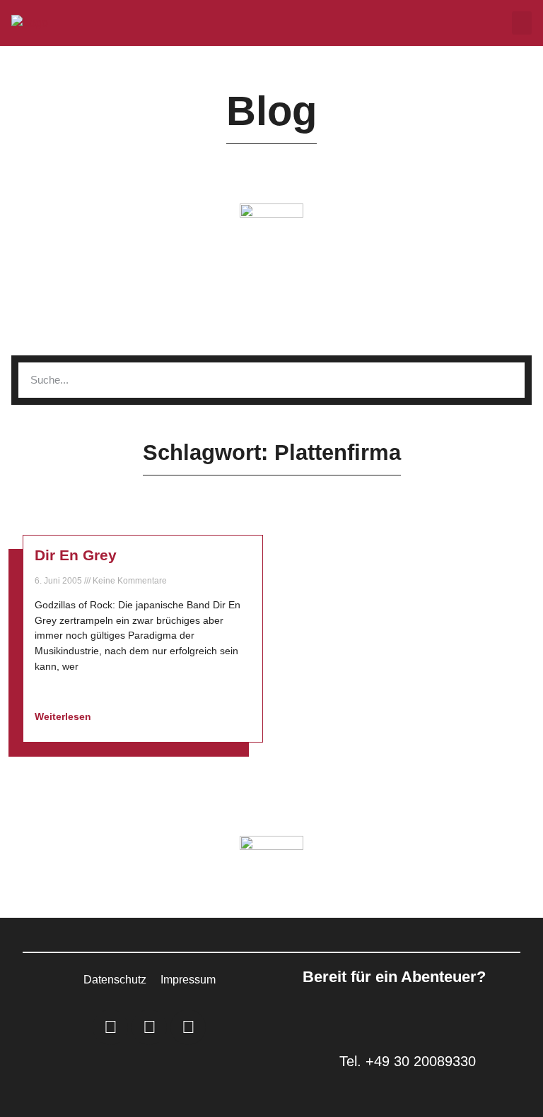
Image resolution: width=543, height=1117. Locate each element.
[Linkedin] (110, 1027)
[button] (522, 23)
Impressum (188, 980)
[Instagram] (149, 1027)
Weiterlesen (64, 716)
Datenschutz (114, 980)
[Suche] (507, 380)
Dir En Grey (76, 555)
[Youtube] (188, 1027)
